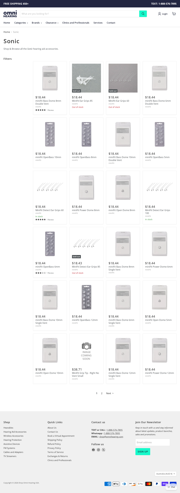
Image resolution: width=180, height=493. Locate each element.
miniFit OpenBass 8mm (84, 157)
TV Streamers (10, 456)
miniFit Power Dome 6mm (159, 266)
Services (98, 22)
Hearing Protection (13, 439)
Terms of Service (56, 452)
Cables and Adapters (13, 452)
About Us (52, 427)
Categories (20, 22)
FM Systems (9, 448)
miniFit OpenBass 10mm (48, 157)
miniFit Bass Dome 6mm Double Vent (158, 102)
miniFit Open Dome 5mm (158, 320)
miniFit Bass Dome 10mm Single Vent (48, 321)
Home (7, 22)
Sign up (143, 451)
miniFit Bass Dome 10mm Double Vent (122, 159)
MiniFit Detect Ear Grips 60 (49, 210)
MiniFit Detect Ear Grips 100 (157, 212)
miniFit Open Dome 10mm (49, 373)
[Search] (143, 14)
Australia (164, 473)
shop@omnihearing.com (111, 436)
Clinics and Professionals (75, 22)
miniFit (38, 106)
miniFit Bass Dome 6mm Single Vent (121, 321)
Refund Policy (54, 444)
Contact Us (53, 431)
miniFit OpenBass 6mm (47, 266)
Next (109, 393)
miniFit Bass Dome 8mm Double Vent (48, 102)
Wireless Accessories (13, 435)
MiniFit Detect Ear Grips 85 (86, 266)
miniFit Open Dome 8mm (122, 210)
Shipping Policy (55, 439)
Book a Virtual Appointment (61, 435)
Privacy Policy (54, 448)
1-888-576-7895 (115, 430)
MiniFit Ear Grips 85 (82, 100)
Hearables (8, 427)
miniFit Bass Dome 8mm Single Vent (121, 268)
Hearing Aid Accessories (15, 431)
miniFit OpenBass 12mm (85, 320)
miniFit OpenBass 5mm (157, 157)
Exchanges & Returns (58, 456)
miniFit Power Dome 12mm (159, 373)
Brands (36, 22)
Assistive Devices (12, 444)
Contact (111, 22)
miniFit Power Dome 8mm (86, 210)
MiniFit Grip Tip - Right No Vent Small (85, 374)
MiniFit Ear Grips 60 (119, 100)
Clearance (51, 22)
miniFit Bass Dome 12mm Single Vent (122, 374)
